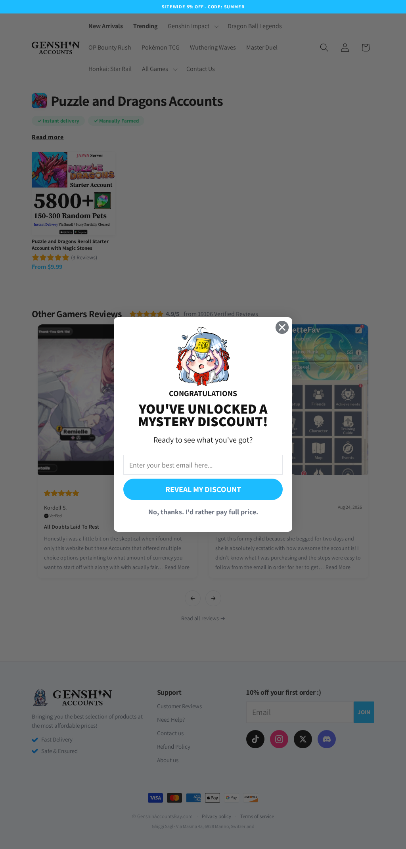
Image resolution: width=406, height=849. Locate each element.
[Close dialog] (282, 327)
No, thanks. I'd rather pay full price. (203, 511)
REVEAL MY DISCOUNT (203, 489)
